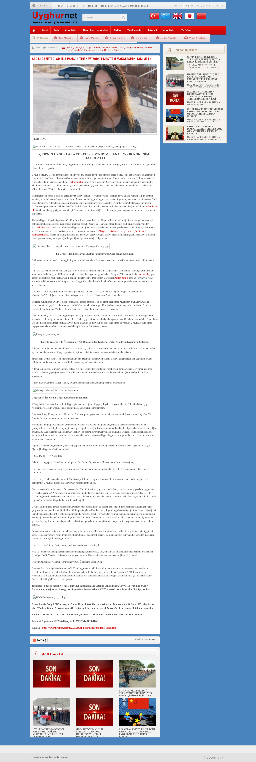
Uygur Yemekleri (197, 38)
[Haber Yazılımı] (215, 757)
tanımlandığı (144, 274)
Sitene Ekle (176, 5)
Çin (83, 47)
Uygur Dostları (91, 38)
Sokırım (148, 47)
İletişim (219, 5)
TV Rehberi (186, 30)
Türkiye (117, 30)
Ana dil (69, 47)
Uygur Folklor (143, 38)
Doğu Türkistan (93, 47)
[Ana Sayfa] (34, 30)
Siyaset (140, 47)
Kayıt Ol (189, 5)
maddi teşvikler (43, 227)
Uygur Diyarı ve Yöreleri (95, 30)
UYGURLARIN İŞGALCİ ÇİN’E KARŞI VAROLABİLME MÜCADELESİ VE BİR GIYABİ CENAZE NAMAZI (48, 733)
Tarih (56, 30)
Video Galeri (71, 30)
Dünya (105, 47)
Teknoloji (152, 30)
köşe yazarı (130, 47)
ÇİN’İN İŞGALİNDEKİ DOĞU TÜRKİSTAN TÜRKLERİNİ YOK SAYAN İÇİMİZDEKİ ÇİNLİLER (104, 6)
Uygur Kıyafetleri (169, 38)
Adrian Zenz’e (121, 277)
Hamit (38, 47)
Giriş (199, 5)
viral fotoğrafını (76, 182)
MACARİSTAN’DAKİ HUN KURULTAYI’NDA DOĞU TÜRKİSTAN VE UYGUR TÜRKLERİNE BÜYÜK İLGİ (90, 733)
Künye (209, 5)
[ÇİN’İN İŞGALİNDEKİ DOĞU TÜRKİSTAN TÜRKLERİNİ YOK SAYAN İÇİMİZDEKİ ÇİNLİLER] (137, 686)
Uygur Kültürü (117, 38)
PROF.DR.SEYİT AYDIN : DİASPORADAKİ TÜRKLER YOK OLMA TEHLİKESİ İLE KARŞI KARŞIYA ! (204, 130)
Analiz (77, 47)
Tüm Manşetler (134, 30)
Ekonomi (113, 47)
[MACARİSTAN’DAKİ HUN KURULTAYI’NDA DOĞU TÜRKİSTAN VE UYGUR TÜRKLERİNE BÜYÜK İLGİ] (94, 725)
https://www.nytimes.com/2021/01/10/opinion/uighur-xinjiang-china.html (79, 627)
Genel (45, 30)
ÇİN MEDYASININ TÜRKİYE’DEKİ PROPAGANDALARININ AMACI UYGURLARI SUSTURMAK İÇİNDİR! (137, 733)
